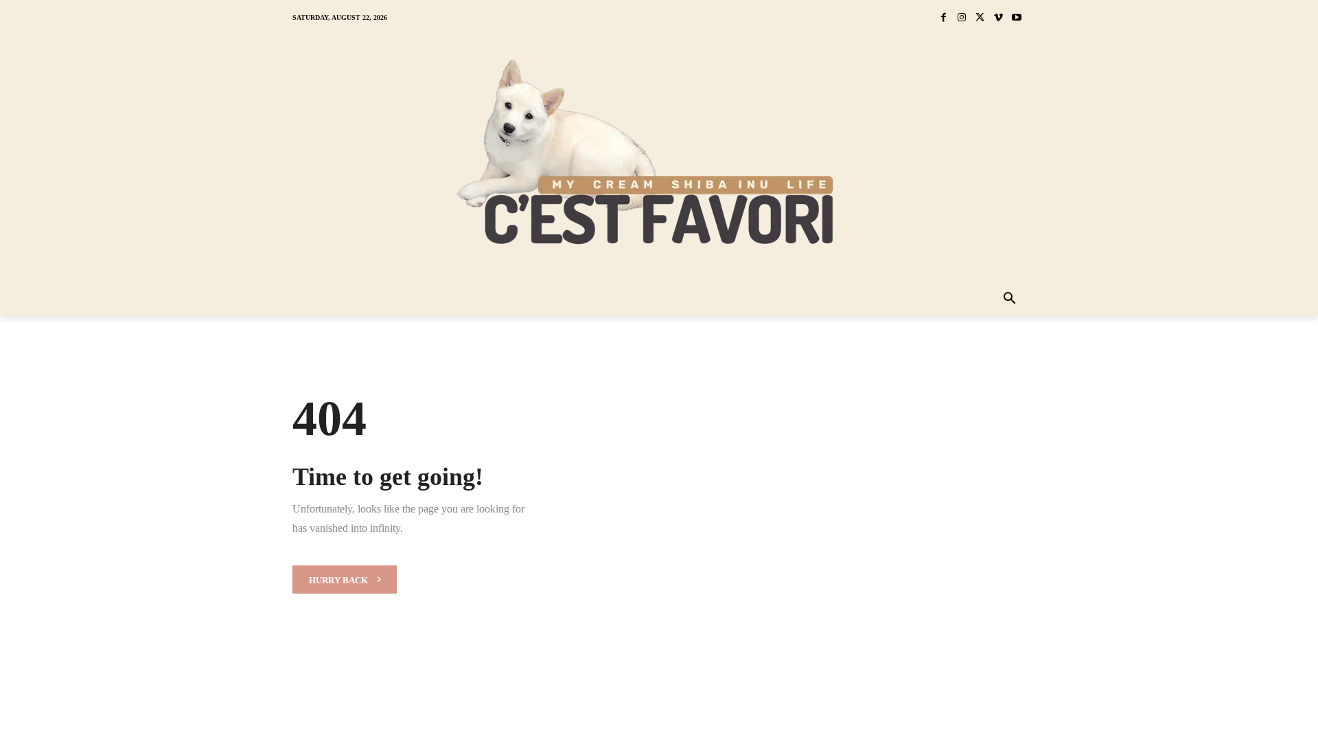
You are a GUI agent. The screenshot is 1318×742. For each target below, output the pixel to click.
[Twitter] (980, 18)
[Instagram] (962, 18)
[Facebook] (943, 18)
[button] (1009, 299)
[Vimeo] (998, 18)
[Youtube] (1016, 18)
